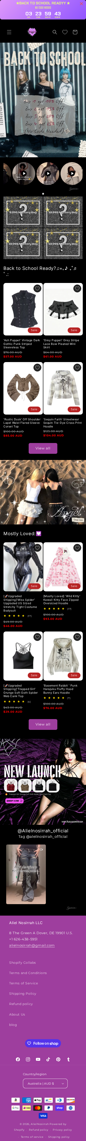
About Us (17, 1014)
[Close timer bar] (81, 4)
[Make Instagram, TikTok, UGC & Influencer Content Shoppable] (74, 189)
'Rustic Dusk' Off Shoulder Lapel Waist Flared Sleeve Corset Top (22, 423)
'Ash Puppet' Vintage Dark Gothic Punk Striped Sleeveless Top (21, 343)
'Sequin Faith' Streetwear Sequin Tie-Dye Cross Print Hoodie (62, 423)
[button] (9, 32)
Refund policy (21, 1004)
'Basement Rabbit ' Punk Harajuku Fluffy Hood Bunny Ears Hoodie (60, 689)
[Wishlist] (65, 32)
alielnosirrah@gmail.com (32, 945)
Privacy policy (62, 1129)
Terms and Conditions (28, 973)
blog (13, 1025)
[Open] (23, 212)
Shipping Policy (22, 993)
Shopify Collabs (22, 963)
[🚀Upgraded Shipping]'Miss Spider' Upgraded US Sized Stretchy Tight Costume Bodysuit (20, 603)
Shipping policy (59, 1136)
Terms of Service (23, 983)
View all (43, 448)
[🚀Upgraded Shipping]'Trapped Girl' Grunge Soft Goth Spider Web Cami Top (20, 691)
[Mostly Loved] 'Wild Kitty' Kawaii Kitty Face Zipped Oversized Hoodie (61, 599)
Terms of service (32, 1136)
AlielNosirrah (40, 1124)
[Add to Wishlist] (37, 288)
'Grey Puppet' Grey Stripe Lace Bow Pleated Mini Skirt (61, 343)
